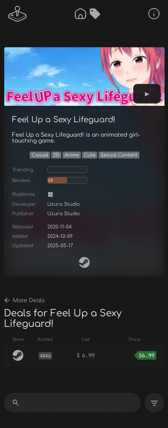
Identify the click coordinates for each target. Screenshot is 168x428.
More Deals (29, 300)
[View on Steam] (84, 262)
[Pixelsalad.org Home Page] (17, 13)
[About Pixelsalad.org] (154, 13)
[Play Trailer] (147, 93)
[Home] (80, 13)
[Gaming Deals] (95, 13)
